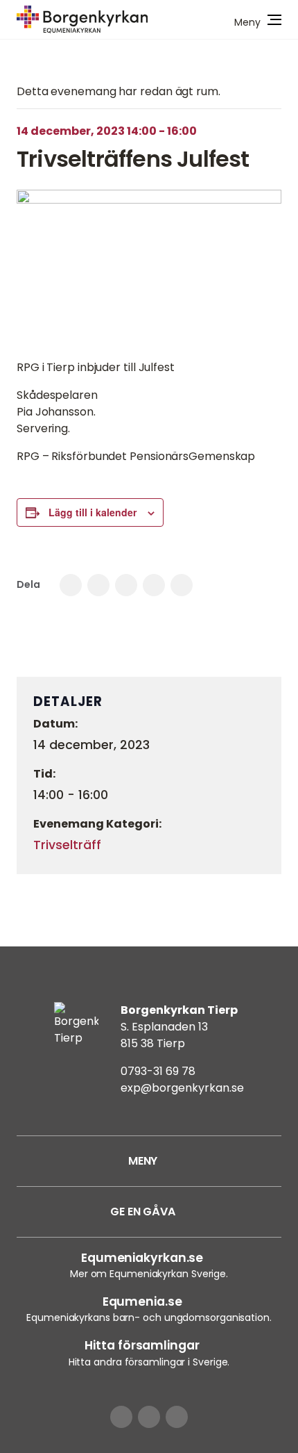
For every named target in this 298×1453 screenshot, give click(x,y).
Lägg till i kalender (93, 512)
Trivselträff (67, 845)
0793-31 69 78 (158, 1071)
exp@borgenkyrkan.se (182, 1088)
